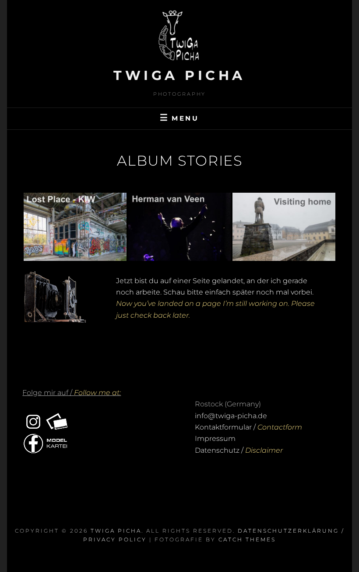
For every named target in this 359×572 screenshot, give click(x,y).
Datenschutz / (239, 450)
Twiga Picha (179, 75)
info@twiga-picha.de (231, 416)
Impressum (215, 438)
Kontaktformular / (248, 427)
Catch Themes (247, 539)
